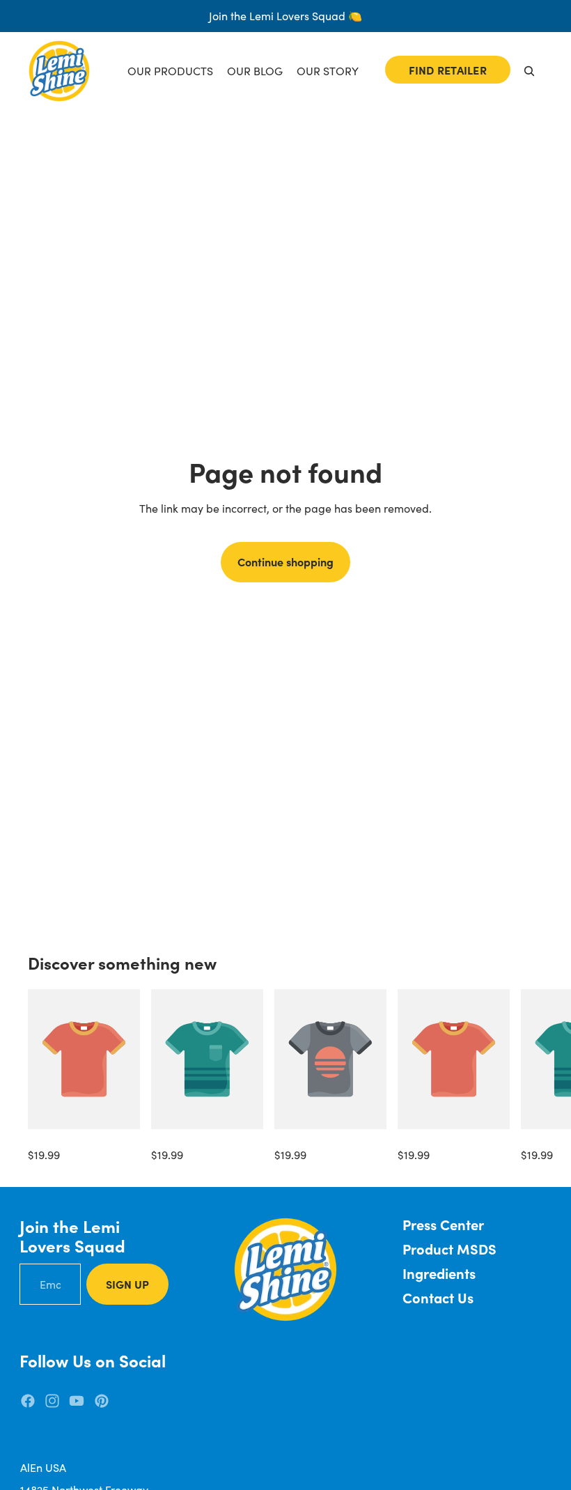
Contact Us (438, 1297)
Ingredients (439, 1273)
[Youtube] (76, 1400)
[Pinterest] (101, 1400)
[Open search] (529, 71)
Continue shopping (285, 561)
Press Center (443, 1224)
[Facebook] (27, 1400)
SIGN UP (127, 1283)
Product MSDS (449, 1248)
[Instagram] (52, 1400)
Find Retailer (448, 69)
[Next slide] (528, 1076)
